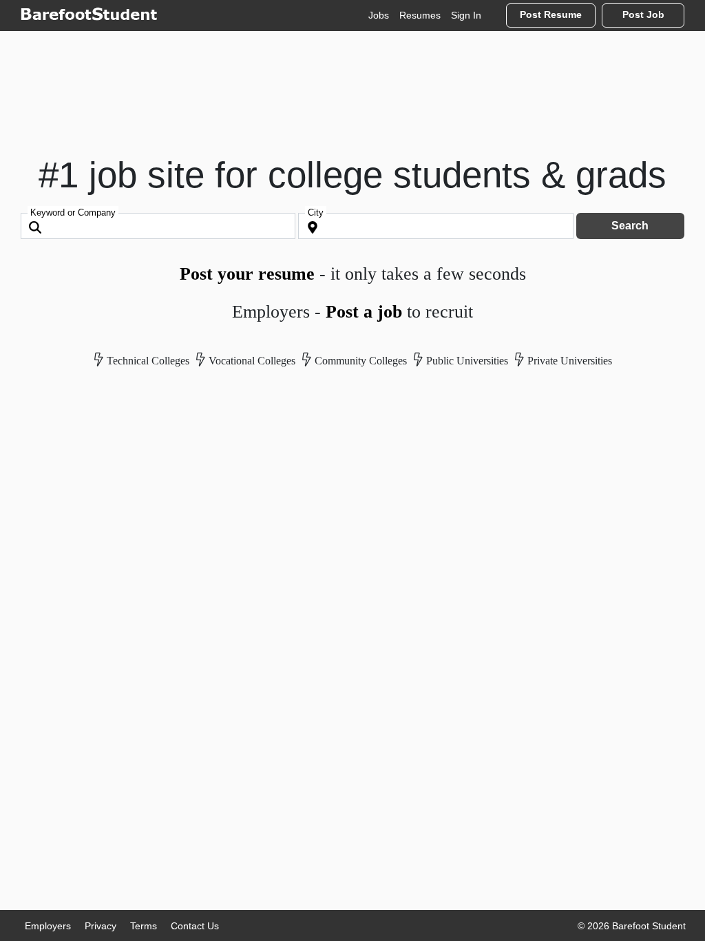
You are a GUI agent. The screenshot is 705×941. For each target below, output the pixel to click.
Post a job (364, 312)
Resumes (420, 15)
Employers (48, 925)
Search (630, 225)
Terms (143, 925)
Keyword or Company (73, 212)
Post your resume (247, 274)
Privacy (100, 925)
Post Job (643, 15)
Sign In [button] (466, 15)
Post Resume (551, 15)
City (316, 212)
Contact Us (195, 925)
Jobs (378, 15)
